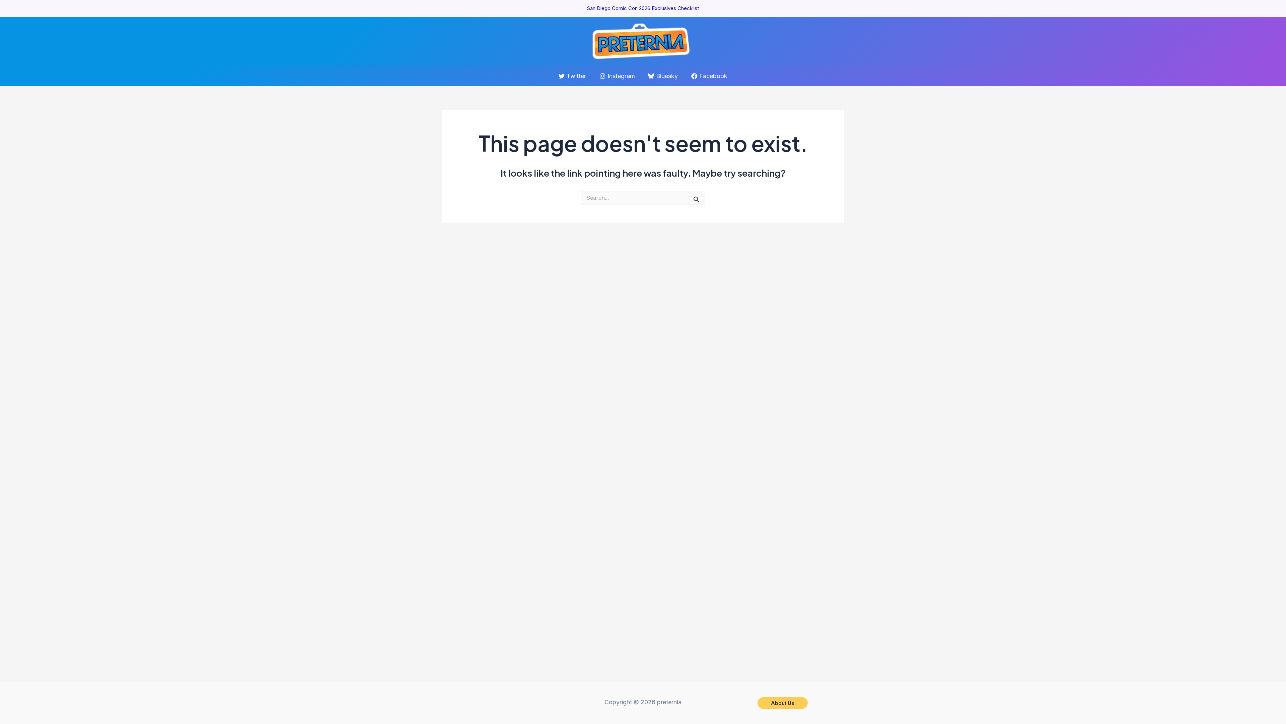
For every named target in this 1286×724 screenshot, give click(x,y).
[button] (783, 703)
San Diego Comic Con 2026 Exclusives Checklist (643, 8)
